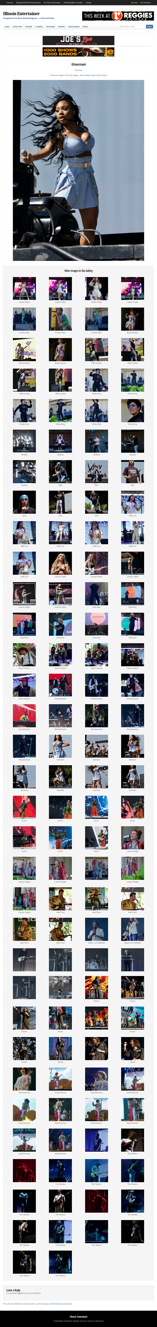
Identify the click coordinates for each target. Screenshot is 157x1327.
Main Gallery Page (88, 75)
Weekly (85, 26)
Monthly (61, 26)
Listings (88, 2)
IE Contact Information (52, 2)
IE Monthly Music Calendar (73, 2)
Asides (7, 26)
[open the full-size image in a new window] (78, 261)
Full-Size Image (71, 75)
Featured (28, 26)
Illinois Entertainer (21, 13)
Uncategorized (73, 26)
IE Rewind (39, 26)
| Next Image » (102, 75)
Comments (147, 2)
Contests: (9, 2)
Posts (136, 2)
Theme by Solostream (95, 1321)
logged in (21, 1293)
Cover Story (17, 26)
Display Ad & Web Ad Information (28, 2)
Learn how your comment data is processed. (54, 1304)
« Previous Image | (57, 75)
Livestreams (50, 26)
